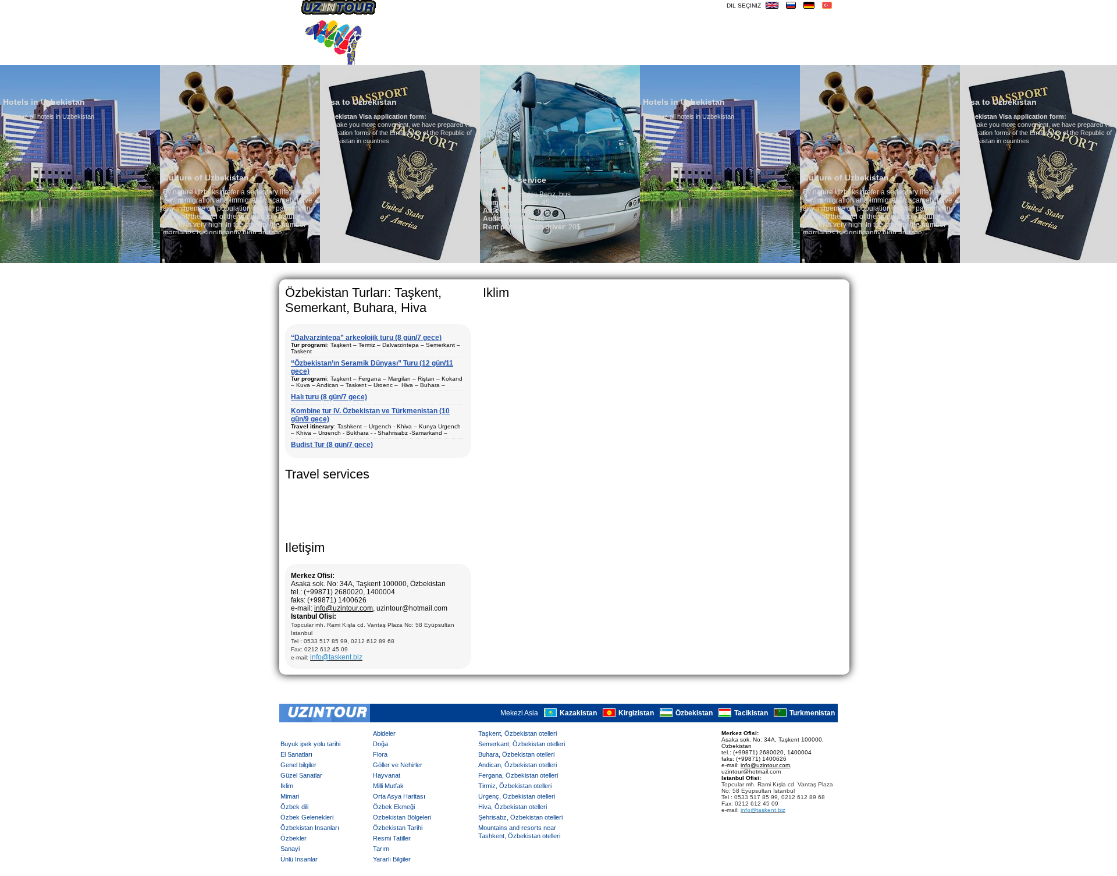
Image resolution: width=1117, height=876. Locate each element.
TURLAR (701, 55)
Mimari (289, 796)
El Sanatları (296, 754)
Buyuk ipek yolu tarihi (310, 743)
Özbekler (293, 838)
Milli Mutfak (388, 785)
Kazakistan (578, 713)
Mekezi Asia (519, 713)
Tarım (381, 848)
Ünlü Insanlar (299, 859)
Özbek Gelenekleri (306, 817)
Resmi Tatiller (392, 838)
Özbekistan (694, 713)
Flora (380, 754)
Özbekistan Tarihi (397, 827)
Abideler (384, 733)
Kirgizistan (636, 713)
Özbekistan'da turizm (579, 55)
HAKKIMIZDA (464, 55)
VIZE (776, 55)
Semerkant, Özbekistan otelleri (521, 743)
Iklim (286, 785)
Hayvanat (386, 775)
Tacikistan (751, 713)
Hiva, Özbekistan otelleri (512, 806)
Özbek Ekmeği (394, 806)
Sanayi (290, 848)
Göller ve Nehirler (397, 764)
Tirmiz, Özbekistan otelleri (515, 785)
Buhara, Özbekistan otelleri (516, 754)
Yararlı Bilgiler (392, 859)
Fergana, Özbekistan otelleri (518, 775)
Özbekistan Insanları (309, 827)
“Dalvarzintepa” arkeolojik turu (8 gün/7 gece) (366, 338)
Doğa (380, 743)
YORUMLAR (657, 55)
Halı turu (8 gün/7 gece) (329, 397)
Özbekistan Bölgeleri (402, 817)
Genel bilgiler (298, 764)
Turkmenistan (812, 713)
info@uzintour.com (343, 608)
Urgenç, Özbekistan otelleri (516, 796)
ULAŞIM (510, 55)
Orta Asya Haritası (399, 796)
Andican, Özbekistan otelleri (517, 764)
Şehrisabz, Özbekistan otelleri (520, 817)
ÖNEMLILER (814, 55)
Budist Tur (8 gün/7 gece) (332, 445)
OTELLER (742, 55)
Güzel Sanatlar (301, 775)
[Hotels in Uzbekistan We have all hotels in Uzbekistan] (616, 261)
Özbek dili (294, 806)
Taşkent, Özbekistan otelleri (517, 733)
